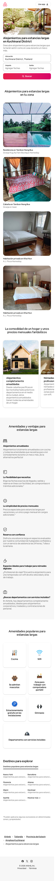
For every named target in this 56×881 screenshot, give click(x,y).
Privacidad (21, 868)
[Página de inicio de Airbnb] (5, 4)
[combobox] (27, 59)
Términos (33, 868)
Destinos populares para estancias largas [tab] (20, 766)
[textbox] (15, 68)
